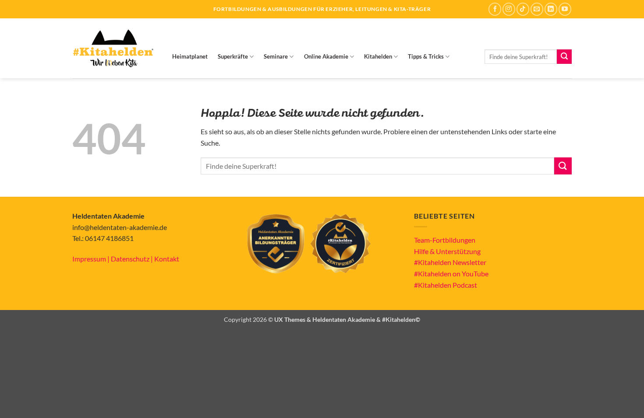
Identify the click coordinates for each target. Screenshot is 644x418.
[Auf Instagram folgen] (508, 9)
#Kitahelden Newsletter (450, 262)
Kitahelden (378, 56)
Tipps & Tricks (426, 56)
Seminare (276, 56)
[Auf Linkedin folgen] (551, 9)
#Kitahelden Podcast (445, 285)
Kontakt (166, 258)
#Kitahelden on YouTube (451, 273)
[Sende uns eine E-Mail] (537, 9)
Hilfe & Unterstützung (447, 251)
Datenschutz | (132, 258)
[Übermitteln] (564, 56)
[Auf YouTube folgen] (565, 9)
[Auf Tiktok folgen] (523, 9)
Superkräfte (233, 56)
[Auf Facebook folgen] (494, 9)
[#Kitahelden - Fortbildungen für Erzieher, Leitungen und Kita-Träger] (113, 48)
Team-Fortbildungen (444, 240)
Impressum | (91, 258)
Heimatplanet (190, 56)
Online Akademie (326, 56)
